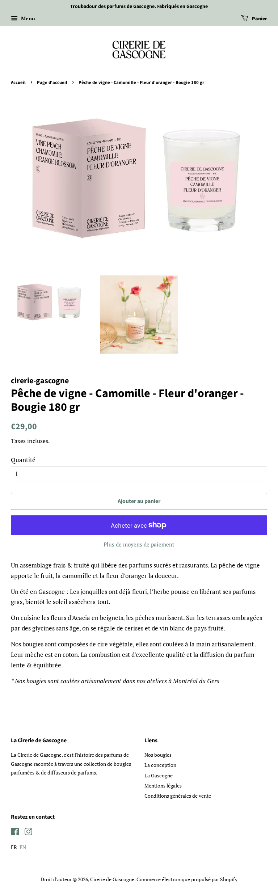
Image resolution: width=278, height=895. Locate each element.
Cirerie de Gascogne (112, 879)
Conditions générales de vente (177, 795)
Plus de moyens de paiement (139, 544)
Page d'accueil (52, 82)
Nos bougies (158, 754)
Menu (27, 18)
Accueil (18, 82)
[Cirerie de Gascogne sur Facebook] (15, 832)
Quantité (23, 460)
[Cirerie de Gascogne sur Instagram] (28, 832)
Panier (259, 18)
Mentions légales (163, 785)
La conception (160, 764)
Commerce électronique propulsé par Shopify (186, 879)
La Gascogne (158, 775)
